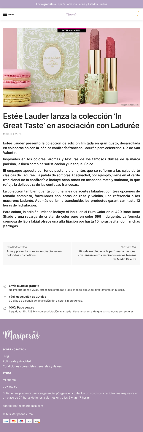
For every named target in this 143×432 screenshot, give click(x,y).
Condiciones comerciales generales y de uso (32, 366)
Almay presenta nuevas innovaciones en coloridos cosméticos (34, 253)
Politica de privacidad (17, 361)
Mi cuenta (9, 380)
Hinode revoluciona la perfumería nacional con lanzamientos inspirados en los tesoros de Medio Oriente (107, 255)
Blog (6, 356)
